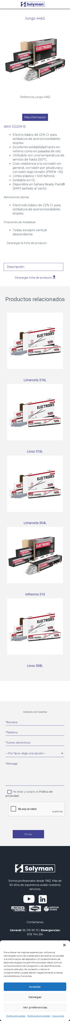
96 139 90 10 (30, 930)
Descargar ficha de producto (34, 277)
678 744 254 (35, 934)
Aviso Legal (58, 1015)
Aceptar (35, 986)
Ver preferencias (35, 1007)
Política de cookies (15, 1015)
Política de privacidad (38, 1015)
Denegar (35, 997)
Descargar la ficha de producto (27, 243)
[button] (64, 945)
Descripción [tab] (15, 267)
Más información (35, 117)
